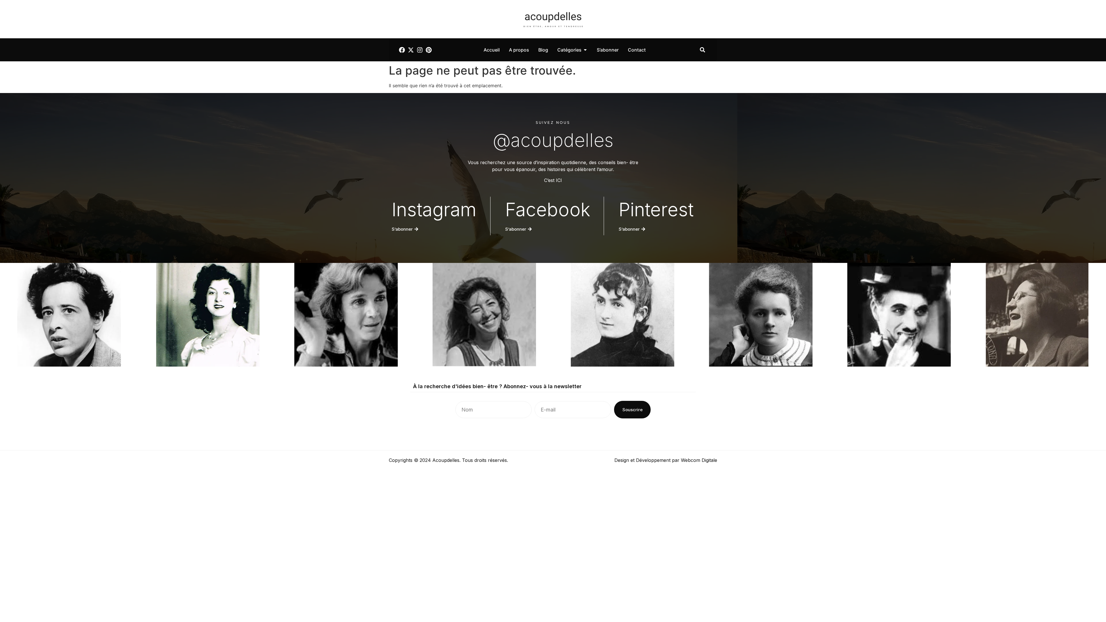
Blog (543, 50)
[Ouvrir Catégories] (585, 49)
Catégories (569, 50)
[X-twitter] (411, 50)
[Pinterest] (429, 50)
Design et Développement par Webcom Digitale (665, 460)
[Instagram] (420, 50)
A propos (519, 50)
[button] (702, 50)
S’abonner (608, 50)
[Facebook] (402, 50)
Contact (637, 50)
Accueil (492, 50)
